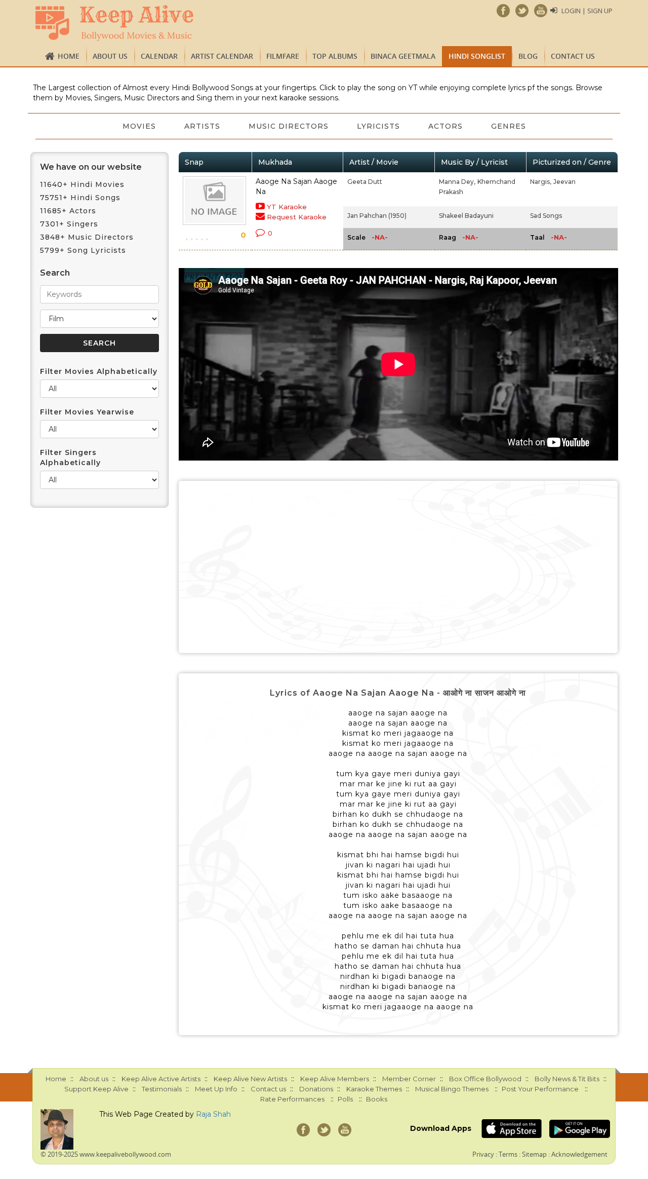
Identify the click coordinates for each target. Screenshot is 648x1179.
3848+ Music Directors (87, 237)
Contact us (573, 56)
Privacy (483, 1154)
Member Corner (409, 1079)
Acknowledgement (579, 1154)
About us (110, 56)
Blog (528, 56)
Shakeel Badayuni (466, 215)
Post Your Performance (540, 1089)
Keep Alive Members (334, 1079)
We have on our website (91, 167)
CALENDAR (159, 56)
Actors (445, 126)
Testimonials (162, 1089)
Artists (202, 126)
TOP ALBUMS (334, 56)
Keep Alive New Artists (250, 1079)
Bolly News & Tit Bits (567, 1079)
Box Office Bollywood (485, 1079)
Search (55, 273)
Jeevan (564, 181)
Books (376, 1099)
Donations (316, 1089)
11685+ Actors (68, 210)
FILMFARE (282, 56)
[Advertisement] (398, 567)
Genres (508, 126)
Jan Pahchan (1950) (377, 215)
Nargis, (540, 181)
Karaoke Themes (374, 1089)
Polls (345, 1099)
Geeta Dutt (364, 181)
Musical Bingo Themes (452, 1089)
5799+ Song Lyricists (83, 250)
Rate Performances (292, 1099)
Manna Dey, (457, 181)
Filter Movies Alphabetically (98, 371)
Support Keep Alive (96, 1089)
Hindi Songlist (477, 56)
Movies (139, 126)
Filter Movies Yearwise (87, 411)
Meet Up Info (216, 1089)
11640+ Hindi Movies (82, 184)
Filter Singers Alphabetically (70, 457)
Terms (508, 1154)
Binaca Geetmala (403, 56)
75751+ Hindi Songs (80, 197)
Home (68, 56)
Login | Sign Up (587, 10)
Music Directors (289, 126)
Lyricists (378, 126)
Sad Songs (546, 215)
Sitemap (534, 1154)
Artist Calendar (222, 56)
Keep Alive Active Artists (161, 1079)
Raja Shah (213, 1114)
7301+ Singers (69, 224)
